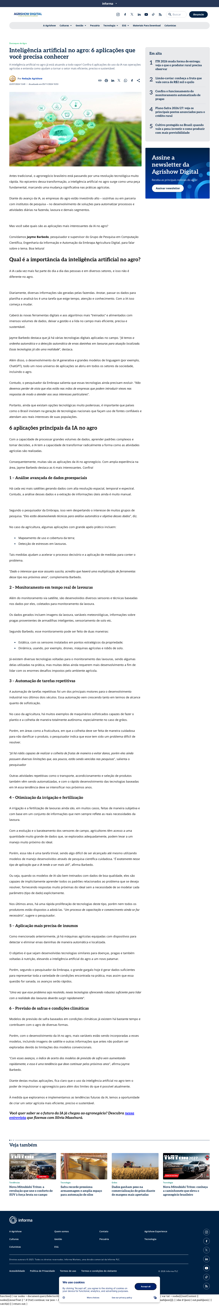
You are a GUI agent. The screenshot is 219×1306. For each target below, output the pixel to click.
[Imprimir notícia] (106, 80)
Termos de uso (68, 1270)
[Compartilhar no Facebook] (132, 80)
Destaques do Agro (18, 43)
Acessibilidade (17, 1270)
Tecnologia (109, 25)
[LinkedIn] (139, 14)
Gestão (79, 25)
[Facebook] (125, 14)
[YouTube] (146, 14)
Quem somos (61, 1231)
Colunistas (170, 25)
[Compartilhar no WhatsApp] (125, 80)
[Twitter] (132, 14)
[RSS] (160, 14)
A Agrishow (49, 25)
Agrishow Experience (155, 1231)
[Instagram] (118, 14)
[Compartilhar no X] (119, 80)
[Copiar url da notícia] (100, 80)
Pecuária (95, 25)
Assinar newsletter (168, 188)
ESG (124, 25)
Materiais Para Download (147, 25)
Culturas (64, 25)
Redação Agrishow (32, 78)
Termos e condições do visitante (99, 1270)
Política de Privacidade (42, 1270)
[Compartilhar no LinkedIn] (113, 80)
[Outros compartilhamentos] (138, 80)
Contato (103, 1231)
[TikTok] (153, 14)
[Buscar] (170, 14)
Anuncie (198, 14)
